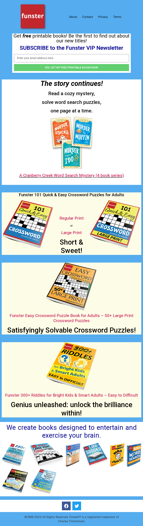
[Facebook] (66, 506)
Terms (117, 17)
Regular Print (71, 218)
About (73, 17)
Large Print (71, 232)
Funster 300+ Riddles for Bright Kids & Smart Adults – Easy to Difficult (71, 395)
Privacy (103, 17)
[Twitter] (76, 506)
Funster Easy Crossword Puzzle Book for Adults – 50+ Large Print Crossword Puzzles (71, 318)
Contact (87, 17)
